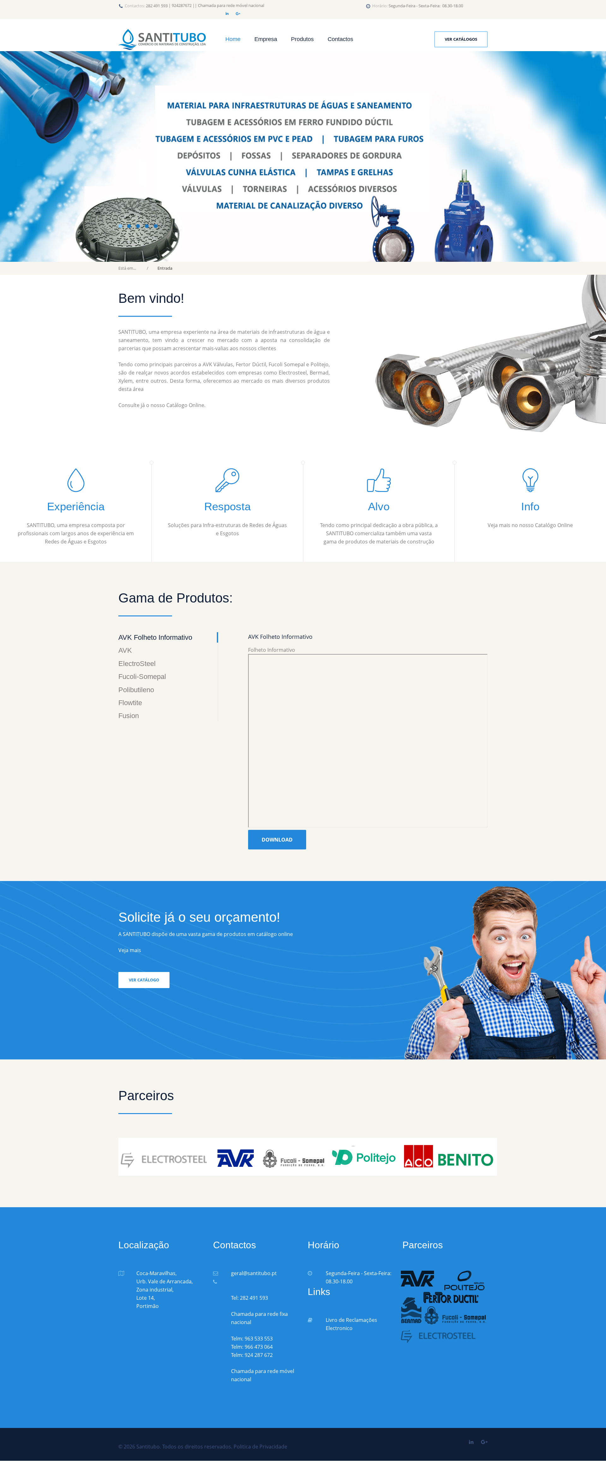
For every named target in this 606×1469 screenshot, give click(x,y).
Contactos (340, 39)
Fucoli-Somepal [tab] (142, 677)
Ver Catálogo (144, 980)
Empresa (265, 39)
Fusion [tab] (128, 716)
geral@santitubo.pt (254, 1273)
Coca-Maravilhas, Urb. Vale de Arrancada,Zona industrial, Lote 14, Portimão (164, 1290)
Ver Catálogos (461, 39)
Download (277, 839)
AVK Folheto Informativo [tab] (155, 637)
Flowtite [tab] (130, 703)
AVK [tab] (125, 650)
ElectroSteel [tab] (137, 664)
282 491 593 (157, 6)
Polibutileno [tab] (136, 690)
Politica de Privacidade (260, 1446)
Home (233, 39)
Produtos (302, 39)
